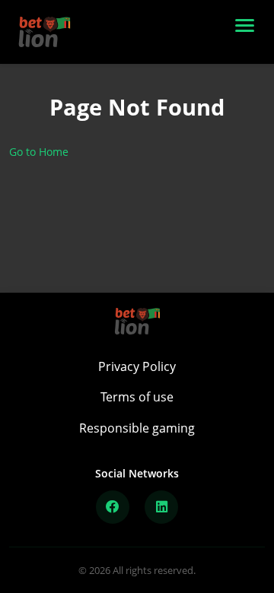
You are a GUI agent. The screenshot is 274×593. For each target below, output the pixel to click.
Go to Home (38, 151)
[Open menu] (248, 32)
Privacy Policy (137, 366)
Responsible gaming (137, 428)
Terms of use (137, 396)
